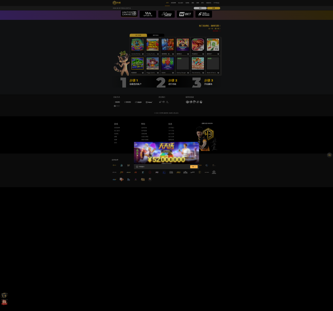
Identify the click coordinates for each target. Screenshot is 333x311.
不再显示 (141, 167)
